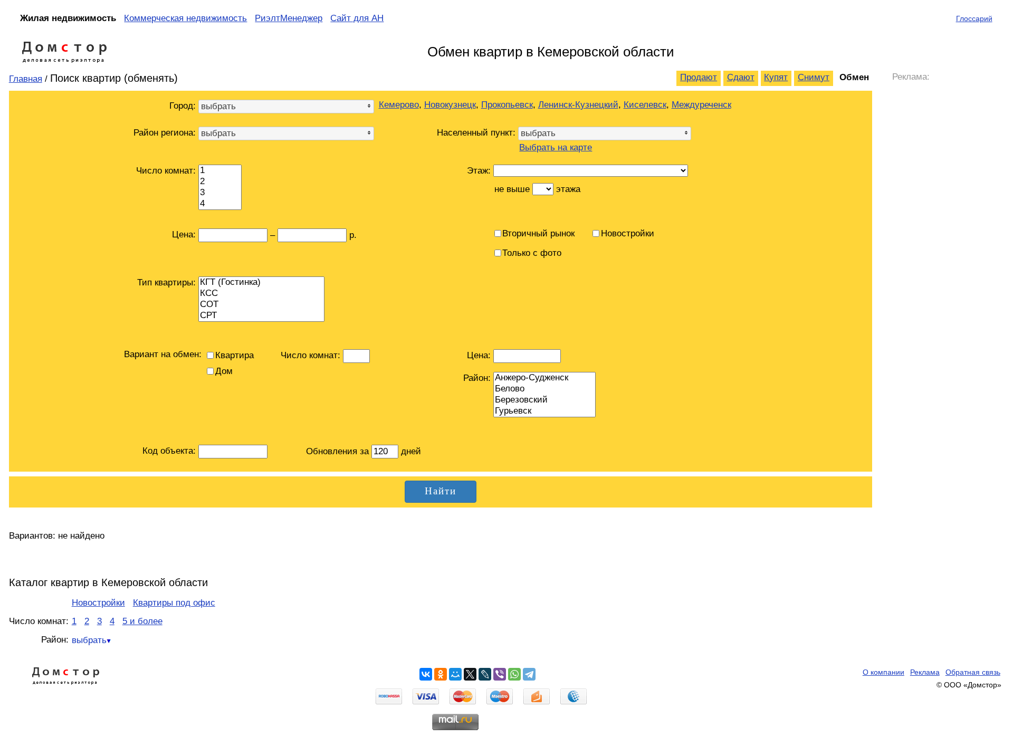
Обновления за (338, 451)
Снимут (813, 77)
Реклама (925, 672)
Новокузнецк (450, 105)
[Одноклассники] (440, 674)
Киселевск (645, 105)
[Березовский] (544, 400)
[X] (470, 674)
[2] (220, 181)
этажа (568, 189)
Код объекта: (169, 451)
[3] (220, 192)
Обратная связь (972, 672)
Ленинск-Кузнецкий (578, 105)
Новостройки (98, 603)
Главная (25, 79)
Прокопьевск (507, 105)
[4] (220, 203)
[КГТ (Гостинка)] (261, 282)
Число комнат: (166, 171)
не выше (512, 189)
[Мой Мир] (455, 674)
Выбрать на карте (555, 147)
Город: (182, 106)
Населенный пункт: (476, 133)
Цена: (479, 355)
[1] (220, 170)
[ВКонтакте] (425, 674)
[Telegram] (529, 674)
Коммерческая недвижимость (185, 18)
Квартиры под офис (174, 603)
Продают (698, 77)
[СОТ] (261, 304)
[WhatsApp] (514, 674)
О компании (883, 672)
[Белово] (544, 389)
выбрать (89, 640)
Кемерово (399, 105)
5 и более (142, 621)
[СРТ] (261, 315)
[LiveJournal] (485, 674)
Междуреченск (701, 105)
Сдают (740, 77)
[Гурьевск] (544, 411)
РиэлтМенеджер (288, 18)
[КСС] (261, 293)
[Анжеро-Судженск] (544, 378)
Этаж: (479, 171)
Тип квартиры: (166, 282)
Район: (477, 378)
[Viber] (499, 674)
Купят (776, 77)
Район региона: (164, 133)
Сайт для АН (357, 18)
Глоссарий (974, 18)
